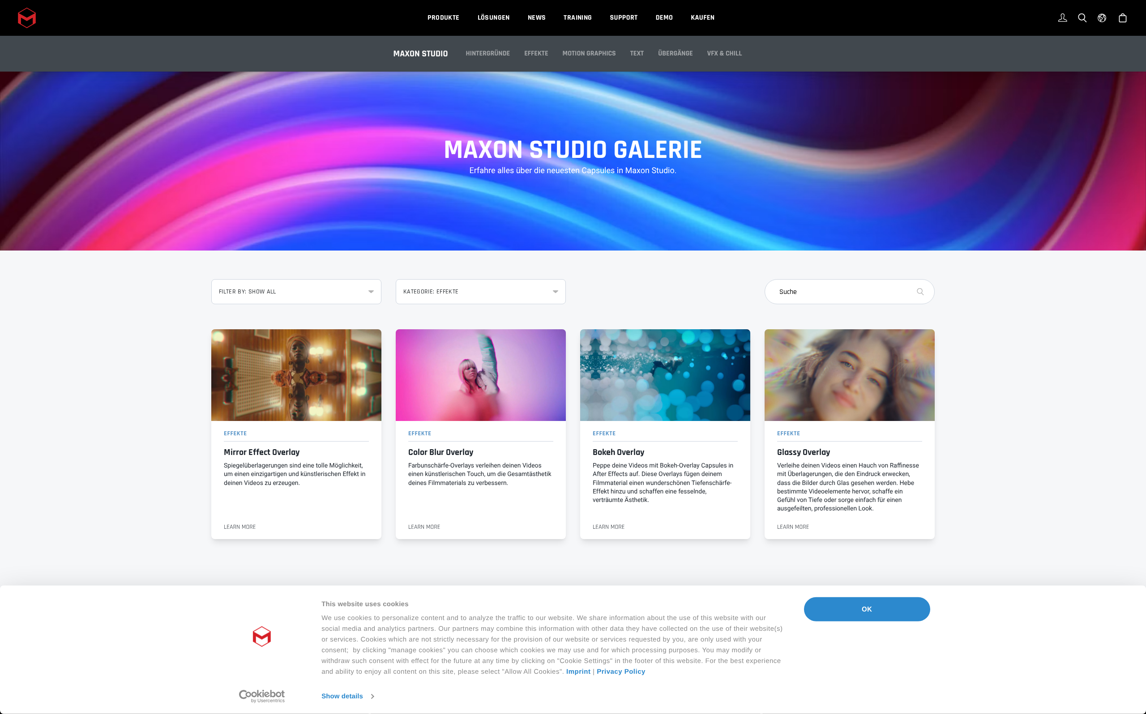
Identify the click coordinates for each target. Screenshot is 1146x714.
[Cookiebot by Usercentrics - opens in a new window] (262, 696)
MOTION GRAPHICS (589, 53)
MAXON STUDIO (420, 54)
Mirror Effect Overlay (261, 452)
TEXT (637, 53)
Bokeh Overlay (618, 452)
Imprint (578, 672)
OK (867, 609)
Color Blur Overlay (440, 452)
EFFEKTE (536, 53)
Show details (342, 696)
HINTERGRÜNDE (488, 53)
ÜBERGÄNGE (675, 53)
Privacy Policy (621, 672)
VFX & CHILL (724, 53)
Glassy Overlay (803, 452)
